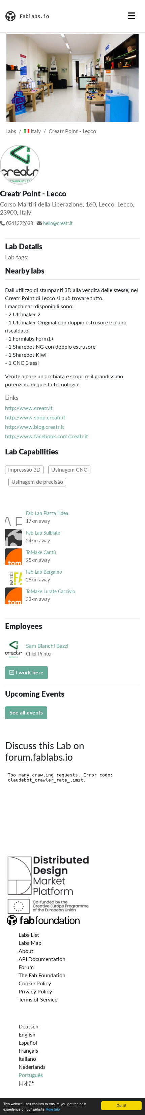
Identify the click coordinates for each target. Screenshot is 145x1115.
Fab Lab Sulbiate (43, 533)
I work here (29, 672)
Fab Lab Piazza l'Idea (47, 513)
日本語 (27, 1083)
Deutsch (28, 1026)
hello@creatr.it (57, 223)
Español (28, 1043)
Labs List (29, 935)
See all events (26, 712)
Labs (10, 131)
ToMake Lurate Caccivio (50, 591)
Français (28, 1051)
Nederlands (32, 1067)
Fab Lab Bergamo (44, 572)
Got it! (121, 1105)
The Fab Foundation (42, 975)
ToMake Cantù (41, 552)
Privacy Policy (35, 991)
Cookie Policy (35, 983)
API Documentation (42, 959)
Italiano (27, 1059)
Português (31, 1075)
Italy (35, 131)
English (27, 1035)
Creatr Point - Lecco (72, 131)
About (26, 951)
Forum (26, 967)
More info (53, 1109)
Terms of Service (38, 999)
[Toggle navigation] (131, 16)
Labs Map (30, 943)
